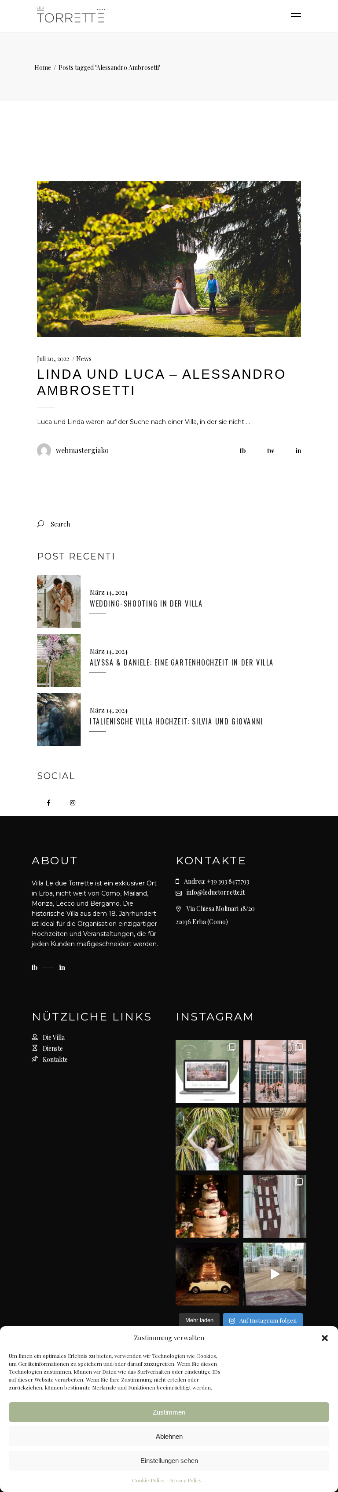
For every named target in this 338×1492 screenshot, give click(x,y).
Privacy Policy (185, 1480)
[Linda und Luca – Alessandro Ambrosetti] (169, 259)
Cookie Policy (148, 1480)
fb (35, 967)
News (84, 359)
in (62, 967)
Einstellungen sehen (169, 1460)
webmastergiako (82, 450)
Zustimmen (169, 1412)
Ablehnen (169, 1436)
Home (42, 67)
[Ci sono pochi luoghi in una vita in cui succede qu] (275, 1071)
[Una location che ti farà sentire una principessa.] (275, 1139)
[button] (324, 1338)
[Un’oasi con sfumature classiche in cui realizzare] (207, 1139)
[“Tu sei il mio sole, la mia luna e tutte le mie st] (207, 1274)
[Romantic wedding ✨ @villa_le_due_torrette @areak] (275, 1274)
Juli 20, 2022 (53, 359)
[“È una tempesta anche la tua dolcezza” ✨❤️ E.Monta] (207, 1206)
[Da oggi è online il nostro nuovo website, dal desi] (207, 1071)
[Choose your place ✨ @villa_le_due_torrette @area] (275, 1206)
